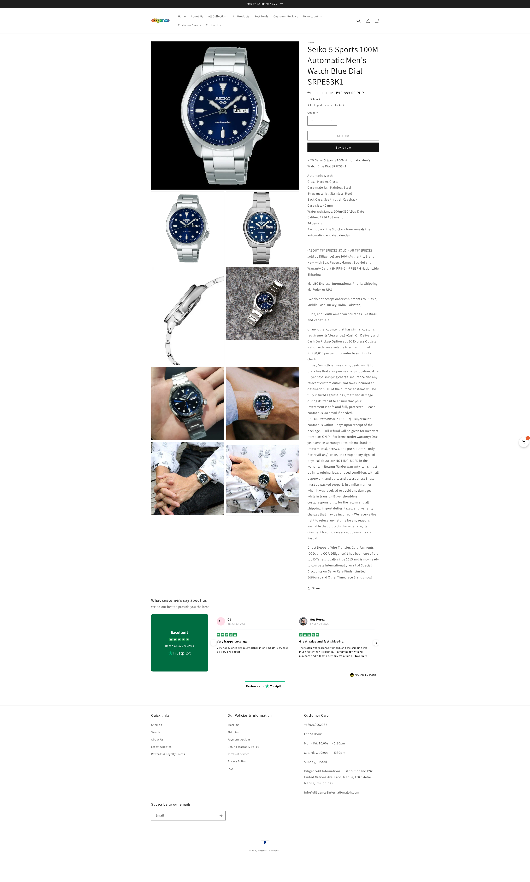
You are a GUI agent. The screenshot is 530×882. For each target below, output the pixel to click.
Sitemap (156, 725)
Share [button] (316, 588)
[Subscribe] (220, 815)
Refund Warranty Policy (243, 747)
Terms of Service (238, 754)
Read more (278, 655)
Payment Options (239, 739)
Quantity (312, 112)
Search (155, 732)
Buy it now (343, 147)
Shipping (312, 105)
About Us (157, 739)
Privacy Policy (237, 761)
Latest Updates (161, 747)
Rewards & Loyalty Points (168, 754)
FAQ (230, 769)
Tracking (233, 725)
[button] (312, 16)
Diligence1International (269, 850)
